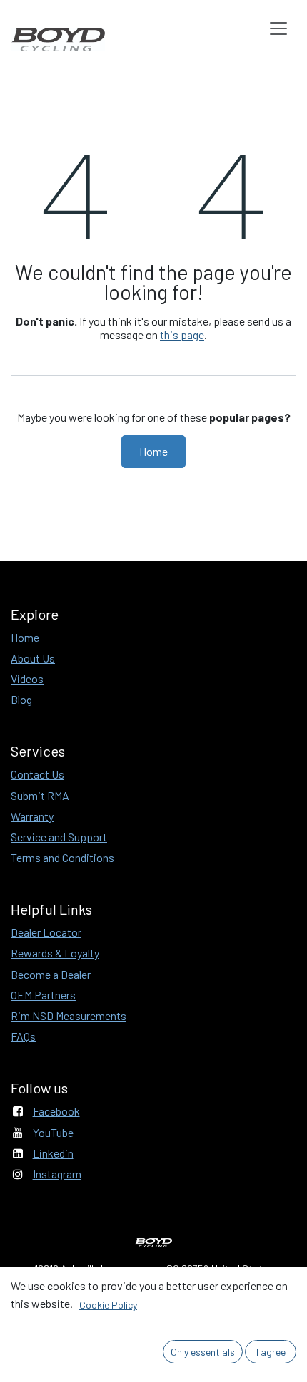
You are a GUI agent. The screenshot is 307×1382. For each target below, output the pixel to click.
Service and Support (59, 836)
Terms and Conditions (62, 857)
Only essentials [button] (203, 1352)
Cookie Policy (108, 1305)
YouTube (53, 1132)
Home (153, 451)
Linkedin (53, 1153)
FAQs (23, 1036)
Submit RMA (40, 795)
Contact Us (37, 774)
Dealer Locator (46, 932)
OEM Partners (43, 995)
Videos (27, 678)
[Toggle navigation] (278, 28)
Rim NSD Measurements (68, 1015)
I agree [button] (271, 1352)
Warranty (32, 816)
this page (182, 334)
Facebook (56, 1111)
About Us (33, 658)
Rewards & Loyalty (55, 953)
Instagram (57, 1173)
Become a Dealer (51, 974)
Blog (21, 699)
